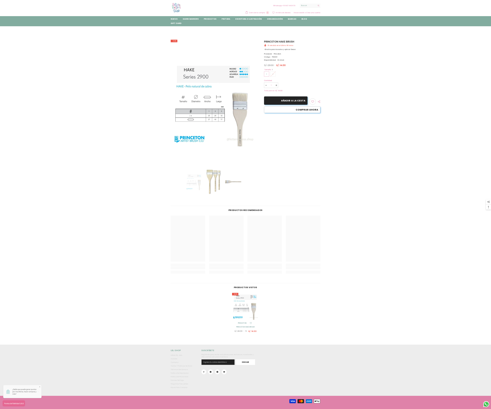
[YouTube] (224, 371)
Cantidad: (268, 80)
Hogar (173, 30)
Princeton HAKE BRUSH (245, 327)
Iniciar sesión (299, 13)
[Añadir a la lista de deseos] (250, 323)
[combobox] (308, 5)
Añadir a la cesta (293, 100)
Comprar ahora (307, 109)
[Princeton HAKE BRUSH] (245, 306)
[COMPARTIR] (318, 102)
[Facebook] (203, 371)
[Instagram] (210, 371)
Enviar (245, 362)
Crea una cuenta (313, 13)
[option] (213, 103)
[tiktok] (217, 371)
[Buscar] (310, 6)
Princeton (277, 54)
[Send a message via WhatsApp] (486, 404)
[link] (312, 101)
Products (182, 30)
